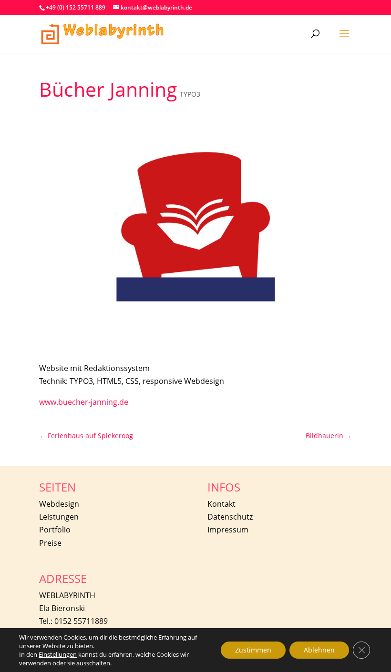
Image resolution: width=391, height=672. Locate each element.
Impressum (227, 529)
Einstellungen (58, 654)
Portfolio (55, 529)
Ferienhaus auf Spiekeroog (86, 435)
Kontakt (221, 504)
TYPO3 (190, 94)
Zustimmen (253, 649)
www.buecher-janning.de (83, 402)
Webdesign (59, 504)
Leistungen (59, 517)
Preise (50, 543)
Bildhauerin (329, 435)
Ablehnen (319, 649)
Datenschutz (230, 517)
